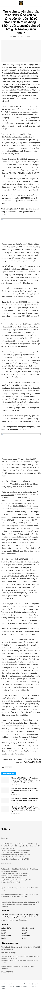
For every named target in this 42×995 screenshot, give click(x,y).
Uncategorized (26, 935)
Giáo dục (3, 930)
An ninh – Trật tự (6, 928)
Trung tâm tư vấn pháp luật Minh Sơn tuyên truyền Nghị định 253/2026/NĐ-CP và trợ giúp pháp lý (24, 790)
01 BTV (14, 37)
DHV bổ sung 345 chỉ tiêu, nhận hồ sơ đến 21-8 (14, 920)
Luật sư (3, 938)
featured (8, 767)
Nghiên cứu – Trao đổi (28, 928)
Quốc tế (24, 933)
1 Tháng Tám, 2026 (15, 784)
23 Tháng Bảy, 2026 (15, 794)
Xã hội (23, 938)
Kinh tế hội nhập (6, 935)
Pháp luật (24, 930)
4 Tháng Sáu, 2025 (25, 37)
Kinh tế (3, 933)
